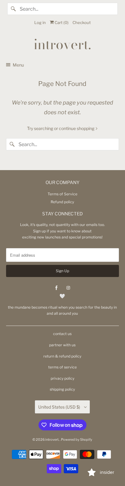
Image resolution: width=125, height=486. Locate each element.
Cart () (61, 22)
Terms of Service (62, 194)
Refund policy (62, 202)
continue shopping (77, 128)
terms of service (62, 367)
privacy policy (62, 378)
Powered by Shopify (76, 439)
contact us (62, 333)
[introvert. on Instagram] (68, 288)
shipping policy (62, 389)
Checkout (82, 22)
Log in (40, 22)
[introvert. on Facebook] (56, 288)
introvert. (52, 439)
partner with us (62, 345)
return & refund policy (62, 356)
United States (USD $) (59, 406)
